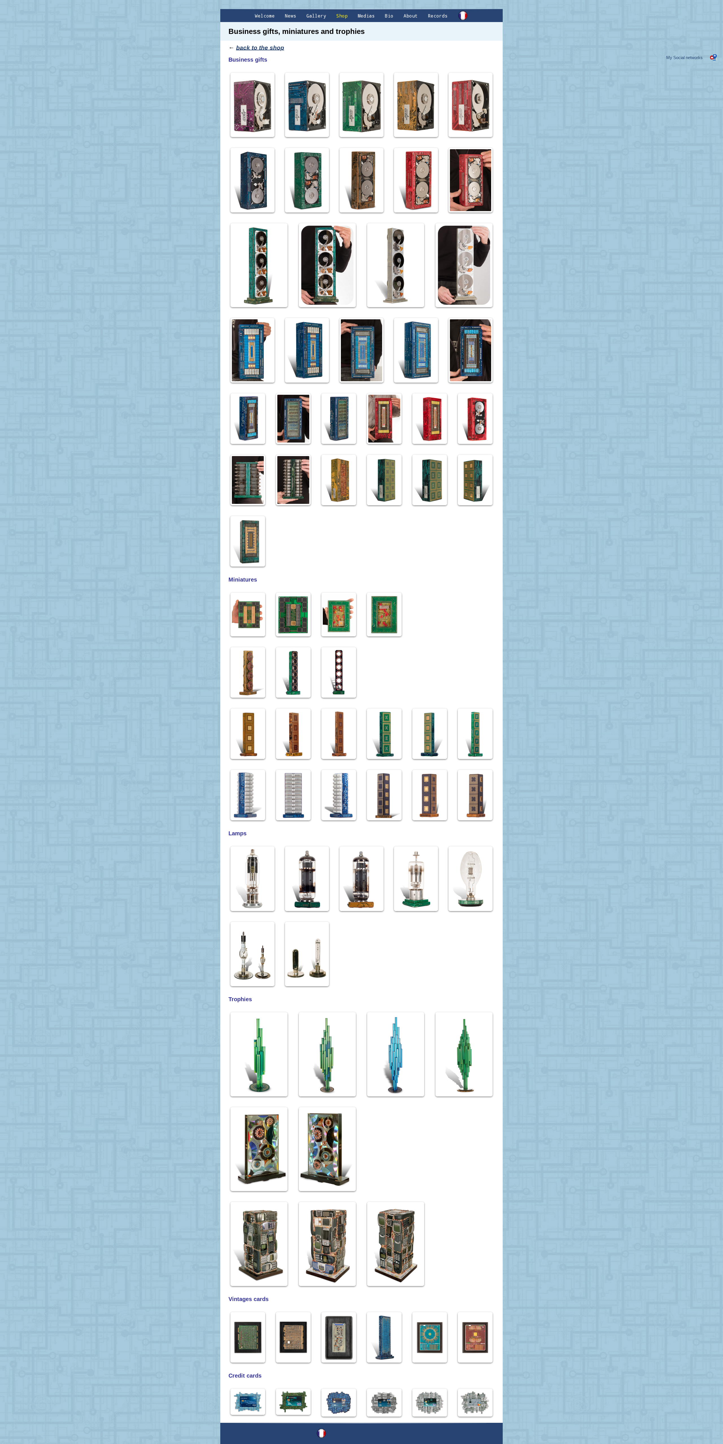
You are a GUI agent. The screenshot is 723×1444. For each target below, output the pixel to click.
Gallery (316, 16)
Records (438, 16)
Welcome (265, 16)
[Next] (482, 541)
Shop (342, 16)
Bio (389, 16)
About (411, 16)
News (290, 16)
